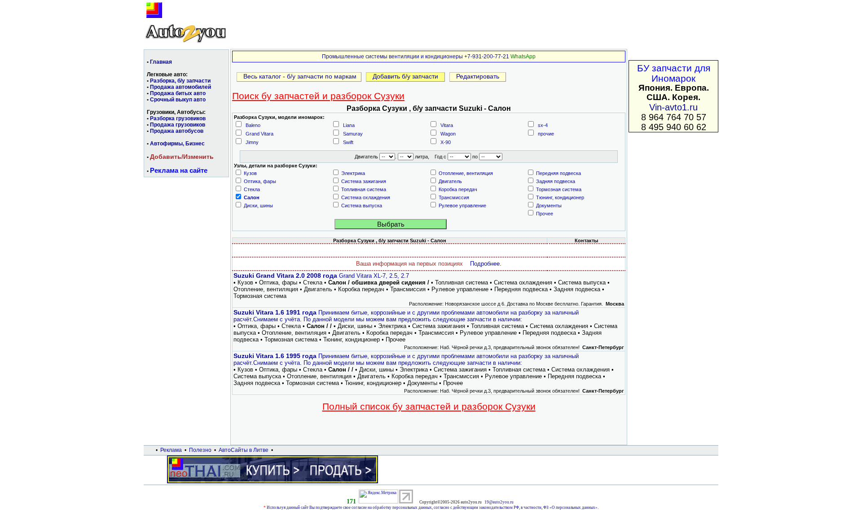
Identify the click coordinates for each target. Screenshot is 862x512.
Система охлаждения (365, 197)
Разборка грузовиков (178, 118)
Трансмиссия (454, 197)
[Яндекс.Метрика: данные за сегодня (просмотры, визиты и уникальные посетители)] (378, 496)
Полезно (200, 450)
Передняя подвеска (558, 173)
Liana (349, 125)
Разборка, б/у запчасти (180, 81)
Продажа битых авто (178, 93)
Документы (549, 205)
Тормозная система (558, 189)
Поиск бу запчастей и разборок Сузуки (318, 96)
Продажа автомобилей (180, 87)
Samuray (353, 133)
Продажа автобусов (176, 131)
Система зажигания (363, 181)
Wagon (448, 133)
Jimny (252, 142)
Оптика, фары (260, 181)
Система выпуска (361, 205)
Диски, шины (258, 205)
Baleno (253, 125)
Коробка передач (458, 189)
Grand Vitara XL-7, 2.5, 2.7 (321, 275)
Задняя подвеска (555, 181)
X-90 (445, 142)
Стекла (252, 189)
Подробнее (485, 263)
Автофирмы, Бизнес (177, 143)
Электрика (353, 173)
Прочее (544, 213)
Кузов (250, 173)
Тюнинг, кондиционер (560, 197)
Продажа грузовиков (177, 125)
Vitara (446, 125)
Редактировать (478, 76)
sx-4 (543, 125)
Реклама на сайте (178, 170)
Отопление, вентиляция (466, 173)
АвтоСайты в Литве (243, 450)
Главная (161, 62)
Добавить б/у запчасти (405, 76)
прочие (546, 133)
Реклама (171, 450)
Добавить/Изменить (182, 156)
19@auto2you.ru (499, 502)
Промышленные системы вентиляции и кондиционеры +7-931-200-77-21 (415, 56)
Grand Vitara (259, 133)
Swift (348, 142)
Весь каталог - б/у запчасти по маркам (299, 76)
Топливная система (363, 189)
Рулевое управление (462, 205)
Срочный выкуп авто (178, 99)
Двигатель (450, 181)
